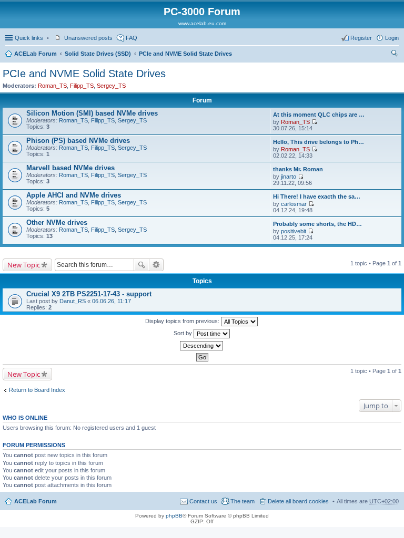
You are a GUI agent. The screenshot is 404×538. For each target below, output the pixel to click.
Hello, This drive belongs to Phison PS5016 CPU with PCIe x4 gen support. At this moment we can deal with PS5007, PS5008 (319, 142)
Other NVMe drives (56, 222)
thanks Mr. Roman (298, 169)
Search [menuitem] (394, 54)
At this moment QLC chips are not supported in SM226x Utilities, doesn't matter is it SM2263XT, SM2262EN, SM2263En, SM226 (319, 114)
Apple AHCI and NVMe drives (73, 195)
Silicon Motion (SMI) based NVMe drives (92, 113)
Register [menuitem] (361, 38)
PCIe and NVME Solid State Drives (185, 53)
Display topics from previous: (183, 321)
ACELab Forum (35, 53)
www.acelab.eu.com (202, 23)
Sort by (184, 333)
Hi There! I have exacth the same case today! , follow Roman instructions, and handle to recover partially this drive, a (319, 196)
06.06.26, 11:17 (111, 301)
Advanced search (156, 264)
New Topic (23, 265)
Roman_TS (52, 85)
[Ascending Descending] (202, 345)
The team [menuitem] (242, 501)
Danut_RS (72, 301)
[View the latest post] (314, 122)
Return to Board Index (37, 390)
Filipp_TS (82, 85)
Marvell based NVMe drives (70, 168)
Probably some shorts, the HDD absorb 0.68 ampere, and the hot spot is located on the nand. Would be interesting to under (319, 224)
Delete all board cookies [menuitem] (298, 501)
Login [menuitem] (392, 38)
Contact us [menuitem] (203, 501)
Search (141, 264)
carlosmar (294, 204)
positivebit (293, 231)
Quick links (29, 38)
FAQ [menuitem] (131, 38)
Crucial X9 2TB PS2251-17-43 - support (89, 294)
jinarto (288, 176)
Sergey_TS (111, 85)
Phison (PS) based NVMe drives (78, 140)
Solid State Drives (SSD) (98, 53)
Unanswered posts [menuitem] (88, 38)
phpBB (174, 516)
